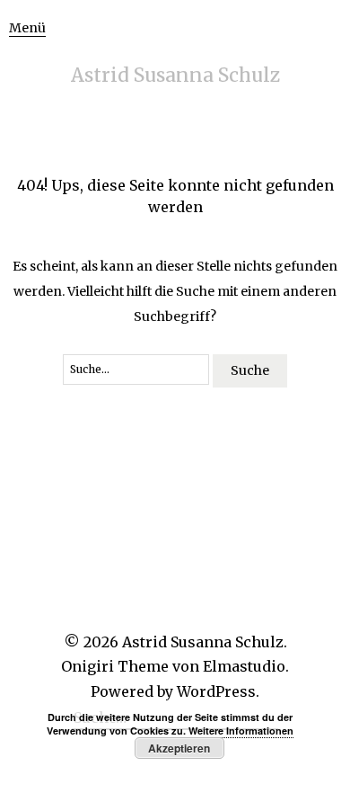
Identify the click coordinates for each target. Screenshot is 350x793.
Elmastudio (244, 666)
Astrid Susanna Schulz (175, 75)
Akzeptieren (179, 748)
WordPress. (218, 691)
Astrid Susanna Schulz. (204, 642)
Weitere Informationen (240, 730)
